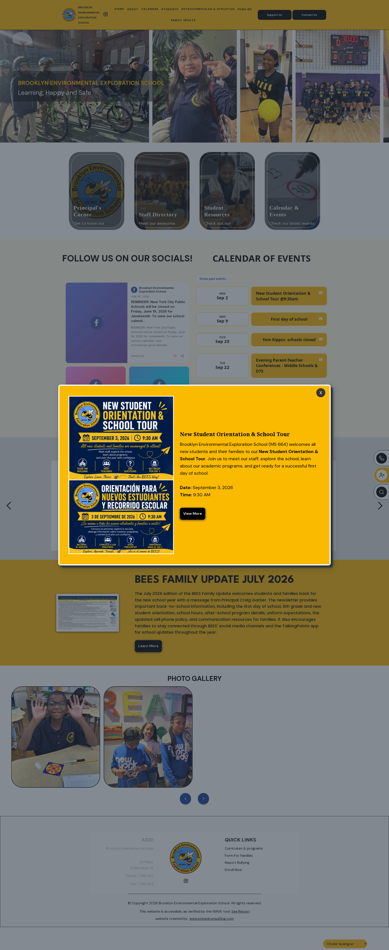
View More (192, 513)
